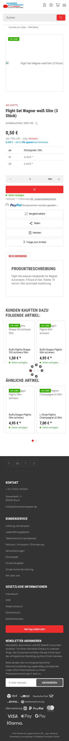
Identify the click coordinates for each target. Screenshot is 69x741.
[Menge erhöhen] (58, 179)
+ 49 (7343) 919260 (17, 489)
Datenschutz (13, 612)
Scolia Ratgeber (15, 563)
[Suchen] (61, 18)
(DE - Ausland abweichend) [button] (43, 198)
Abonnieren (49, 682)
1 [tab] (33, 441)
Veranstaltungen (15, 550)
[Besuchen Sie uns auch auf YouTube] (17, 463)
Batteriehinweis (14, 618)
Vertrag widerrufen (34, 629)
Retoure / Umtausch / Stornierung (25, 544)
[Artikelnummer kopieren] (36, 123)
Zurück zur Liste (17, 27)
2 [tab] (36, 441)
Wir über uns (13, 575)
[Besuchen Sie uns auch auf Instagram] (25, 463)
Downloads (12, 557)
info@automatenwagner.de (21, 506)
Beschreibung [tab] (18, 256)
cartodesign (27, 736)
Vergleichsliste (36, 213)
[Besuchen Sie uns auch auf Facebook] (9, 463)
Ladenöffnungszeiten (17, 532)
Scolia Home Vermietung (19, 569)
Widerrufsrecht (14, 606)
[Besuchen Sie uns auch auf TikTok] (34, 463)
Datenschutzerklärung (18, 666)
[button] (44, 5)
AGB (8, 600)
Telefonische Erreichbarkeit (21, 538)
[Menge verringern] (10, 179)
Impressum (12, 593)
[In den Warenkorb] (8, 33)
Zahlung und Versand (17, 525)
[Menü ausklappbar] (64, 5)
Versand (33, 138)
